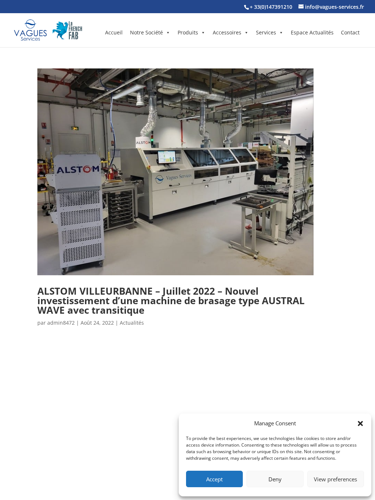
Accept (214, 479)
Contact (350, 32)
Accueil (114, 32)
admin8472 (61, 322)
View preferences (335, 479)
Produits (188, 32)
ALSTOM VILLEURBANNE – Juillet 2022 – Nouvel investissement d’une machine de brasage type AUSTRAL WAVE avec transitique (171, 300)
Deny (275, 479)
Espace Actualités (312, 32)
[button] (360, 423)
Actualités (132, 322)
